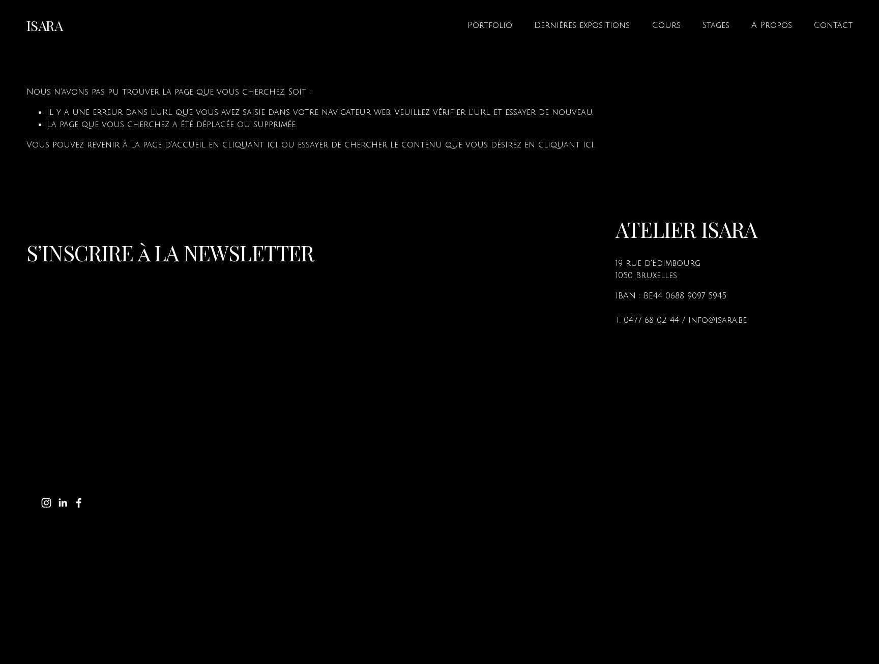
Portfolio (489, 25)
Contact (833, 25)
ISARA (44, 25)
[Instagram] (46, 503)
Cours (666, 25)
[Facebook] (79, 503)
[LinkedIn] (62, 503)
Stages (715, 25)
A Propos (771, 25)
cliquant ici (250, 144)
